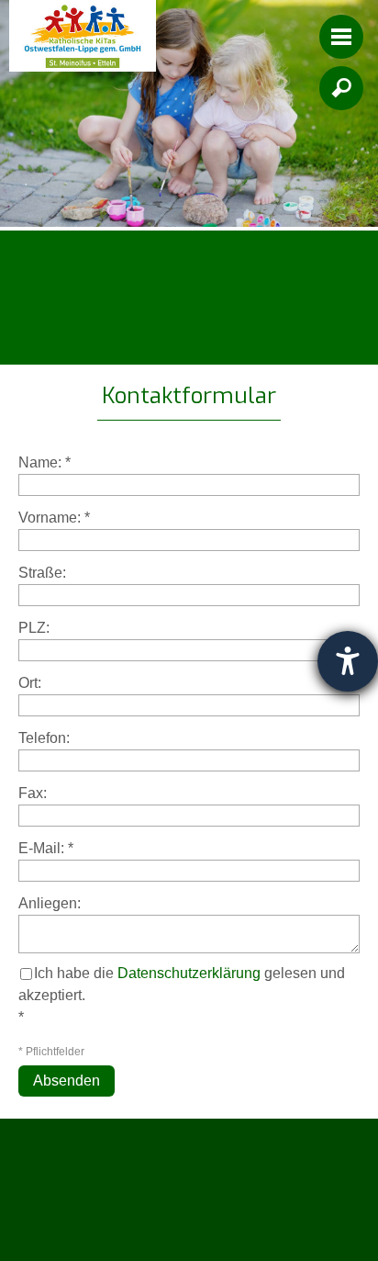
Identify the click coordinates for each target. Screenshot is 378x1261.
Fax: (32, 793)
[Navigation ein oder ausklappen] (341, 37)
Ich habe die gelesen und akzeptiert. (181, 984)
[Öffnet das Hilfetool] (347, 661)
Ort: (29, 683)
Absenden (66, 1080)
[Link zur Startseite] (82, 36)
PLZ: (34, 628)
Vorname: (54, 517)
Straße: (42, 572)
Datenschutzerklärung (189, 973)
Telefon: (44, 738)
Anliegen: (49, 903)
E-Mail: (45, 848)
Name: (44, 462)
